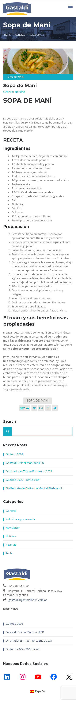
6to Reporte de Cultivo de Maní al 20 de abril (34, 488)
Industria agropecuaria (20, 519)
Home (7, 35)
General (20, 35)
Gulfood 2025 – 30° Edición (22, 480)
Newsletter (13, 528)
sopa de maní (37, 400)
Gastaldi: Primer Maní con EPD (25, 463)
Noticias (20, 92)
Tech (9, 553)
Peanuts (11, 544)
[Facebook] (48, 408)
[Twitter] (34, 408)
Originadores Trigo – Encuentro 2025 (29, 471)
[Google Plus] (41, 408)
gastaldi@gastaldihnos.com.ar (27, 600)
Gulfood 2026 (14, 454)
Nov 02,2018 (15, 77)
